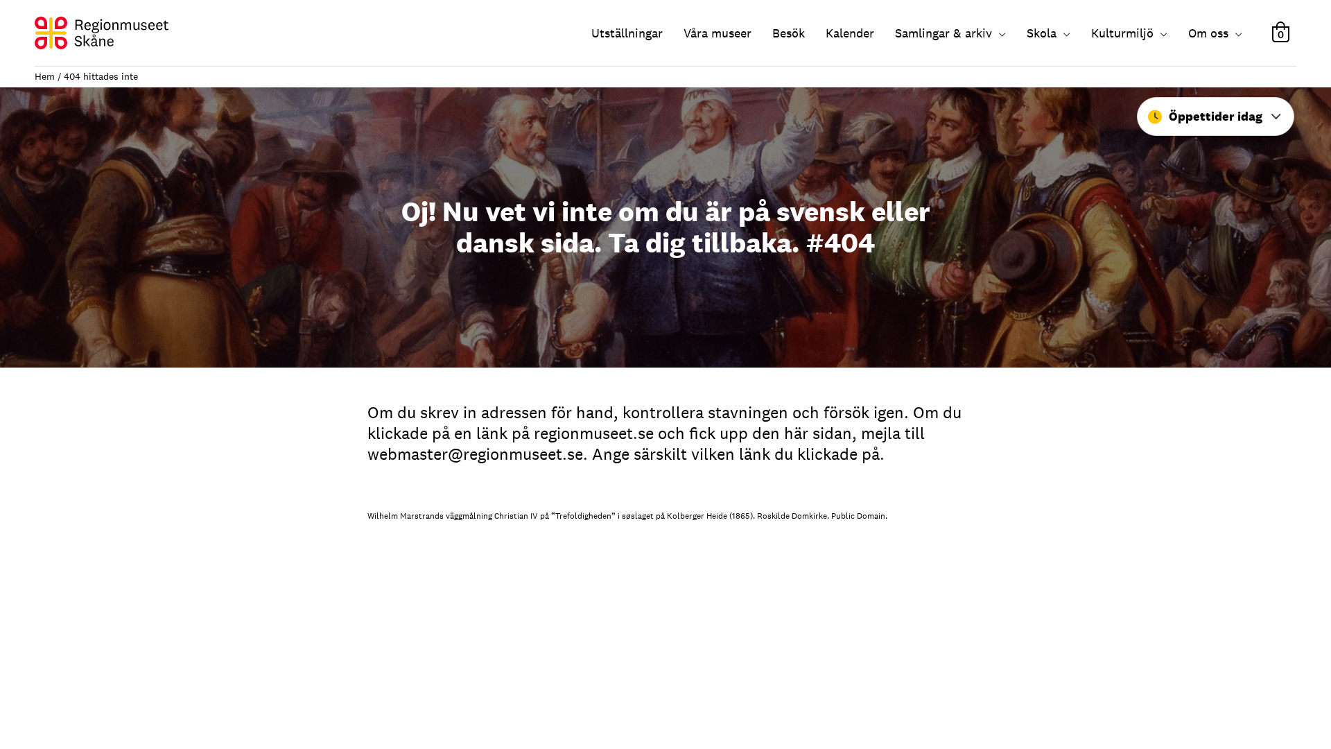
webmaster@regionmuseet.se (475, 454)
